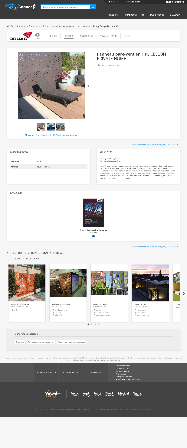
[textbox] (66, 6)
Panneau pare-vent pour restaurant (71, 342)
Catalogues (130, 15)
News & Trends (156, 15)
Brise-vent (20, 342)
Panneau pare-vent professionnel (40, 342)
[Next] (88, 86)
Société (53, 35)
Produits (114, 15)
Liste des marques (123, 366)
